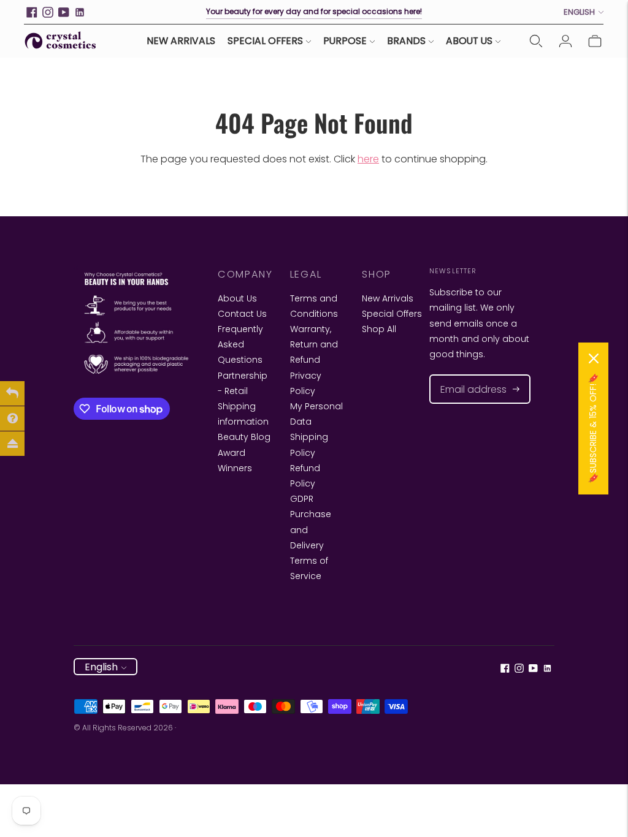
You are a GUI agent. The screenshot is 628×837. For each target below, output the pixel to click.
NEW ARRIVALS (181, 40)
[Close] (594, 358)
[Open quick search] (536, 41)
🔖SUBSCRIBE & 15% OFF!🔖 (593, 428)
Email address (468, 374)
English (579, 12)
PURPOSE (345, 40)
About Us (237, 298)
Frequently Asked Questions (240, 344)
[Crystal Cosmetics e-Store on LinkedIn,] (79, 12)
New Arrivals (387, 298)
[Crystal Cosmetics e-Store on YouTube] (63, 12)
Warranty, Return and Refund (314, 344)
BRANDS (406, 40)
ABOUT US (469, 40)
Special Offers (392, 314)
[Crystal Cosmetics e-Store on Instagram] (47, 12)
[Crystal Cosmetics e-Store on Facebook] (31, 12)
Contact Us (242, 314)
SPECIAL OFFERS (265, 40)
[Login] (565, 41)
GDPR (301, 499)
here (368, 159)
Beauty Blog (244, 437)
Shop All (379, 329)
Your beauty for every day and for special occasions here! (314, 11)
